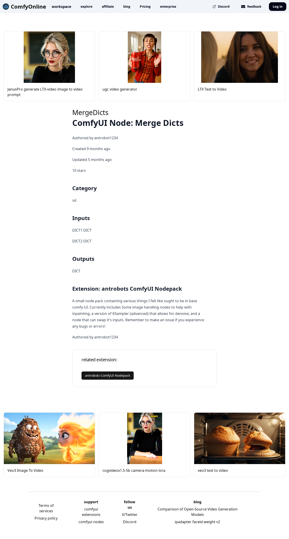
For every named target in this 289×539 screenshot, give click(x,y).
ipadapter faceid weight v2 (197, 521)
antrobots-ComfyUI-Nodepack (107, 375)
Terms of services (46, 508)
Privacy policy (46, 518)
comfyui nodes (91, 521)
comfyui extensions (91, 512)
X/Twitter (130, 514)
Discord (129, 521)
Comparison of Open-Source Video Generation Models (198, 512)
